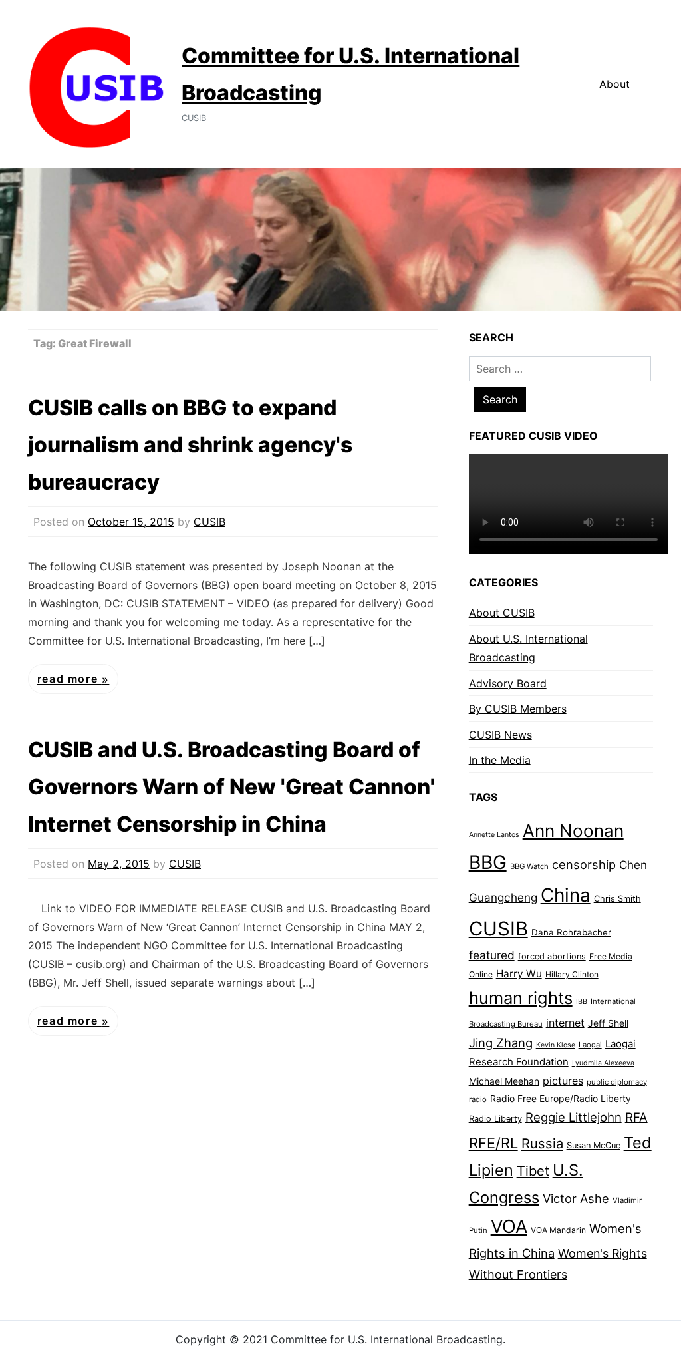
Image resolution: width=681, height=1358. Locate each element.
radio (478, 1099)
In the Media (500, 759)
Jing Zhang (501, 1042)
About (614, 83)
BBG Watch (529, 866)
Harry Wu (519, 973)
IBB (581, 1001)
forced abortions (552, 956)
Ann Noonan (573, 830)
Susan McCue (593, 1145)
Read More (69, 679)
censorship (584, 864)
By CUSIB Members (518, 708)
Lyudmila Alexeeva (603, 1063)
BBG (488, 862)
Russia (542, 1143)
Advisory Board (508, 683)
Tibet (533, 1171)
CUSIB (209, 521)
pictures (563, 1080)
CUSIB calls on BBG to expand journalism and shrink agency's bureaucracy (190, 445)
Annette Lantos (494, 834)
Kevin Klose (555, 1045)
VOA (509, 1227)
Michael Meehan (504, 1081)
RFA (636, 1117)
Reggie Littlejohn (573, 1117)
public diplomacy (617, 1082)
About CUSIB (502, 612)
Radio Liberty (495, 1119)
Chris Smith (617, 899)
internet (565, 1022)
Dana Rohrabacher (571, 932)
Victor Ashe (576, 1198)
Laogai (590, 1044)
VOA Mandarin (558, 1230)
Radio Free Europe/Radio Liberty (560, 1098)
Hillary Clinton (572, 974)
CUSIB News (500, 734)
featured (492, 955)
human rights (521, 997)
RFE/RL (493, 1143)
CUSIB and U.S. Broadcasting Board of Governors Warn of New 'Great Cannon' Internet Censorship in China (231, 787)
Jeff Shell (608, 1023)
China (566, 895)
